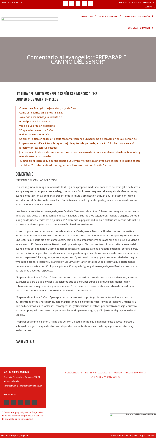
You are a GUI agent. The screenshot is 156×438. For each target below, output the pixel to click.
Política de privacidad (121, 435)
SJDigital (23, 435)
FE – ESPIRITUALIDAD (108, 16)
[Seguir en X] (71, 3)
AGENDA (123, 2)
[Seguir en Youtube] (84, 3)
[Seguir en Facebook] (65, 3)
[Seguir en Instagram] (78, 3)
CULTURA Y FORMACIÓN (139, 27)
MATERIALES (148, 2)
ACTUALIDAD (135, 2)
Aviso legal (139, 435)
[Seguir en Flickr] (90, 3)
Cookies (151, 435)
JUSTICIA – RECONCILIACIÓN (137, 16)
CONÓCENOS (87, 16)
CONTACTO (150, 6)
